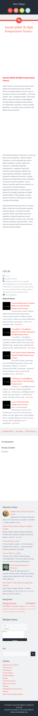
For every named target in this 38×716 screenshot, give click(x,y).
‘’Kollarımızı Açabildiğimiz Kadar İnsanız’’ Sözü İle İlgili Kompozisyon (22, 381)
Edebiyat (22, 606)
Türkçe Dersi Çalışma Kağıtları (13, 694)
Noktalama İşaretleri (9, 609)
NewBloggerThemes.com (19, 712)
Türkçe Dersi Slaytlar (8, 611)
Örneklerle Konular (11, 606)
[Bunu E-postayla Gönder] (3, 271)
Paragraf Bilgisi (20, 609)
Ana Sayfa (19, 431)
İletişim (5, 678)
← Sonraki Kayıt (6, 431)
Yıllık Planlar (7, 670)
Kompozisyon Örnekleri (12, 287)
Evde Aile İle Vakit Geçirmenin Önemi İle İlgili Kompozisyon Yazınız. (23, 355)
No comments (11, 295)
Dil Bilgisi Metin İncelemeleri (12, 689)
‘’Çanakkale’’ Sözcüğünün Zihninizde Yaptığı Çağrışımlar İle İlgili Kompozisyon (23, 332)
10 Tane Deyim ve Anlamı (11, 541)
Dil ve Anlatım (30, 606)
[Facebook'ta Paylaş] (9, 271)
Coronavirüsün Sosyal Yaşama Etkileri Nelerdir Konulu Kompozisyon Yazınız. (23, 305)
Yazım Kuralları (8, 673)
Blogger (19, 707)
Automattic (16, 710)
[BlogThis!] (5, 271)
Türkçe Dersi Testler (9, 683)
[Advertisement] (19, 54)
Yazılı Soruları (7, 667)
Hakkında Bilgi (11, 279)
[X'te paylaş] (7, 271)
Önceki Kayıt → (31, 431)
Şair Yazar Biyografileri (19, 611)
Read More (19, 324)
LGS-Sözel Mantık (30, 609)
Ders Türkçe (19, 4)
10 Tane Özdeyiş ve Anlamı (12, 553)
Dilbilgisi (5, 686)
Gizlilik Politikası (8, 675)
